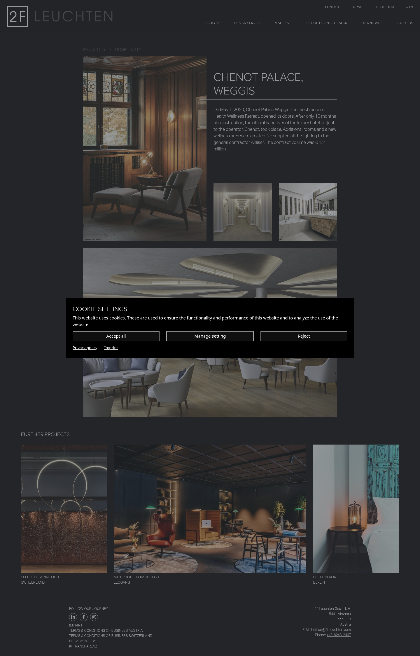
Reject (304, 336)
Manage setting (210, 336)
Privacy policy (85, 347)
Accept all (116, 336)
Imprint (111, 347)
